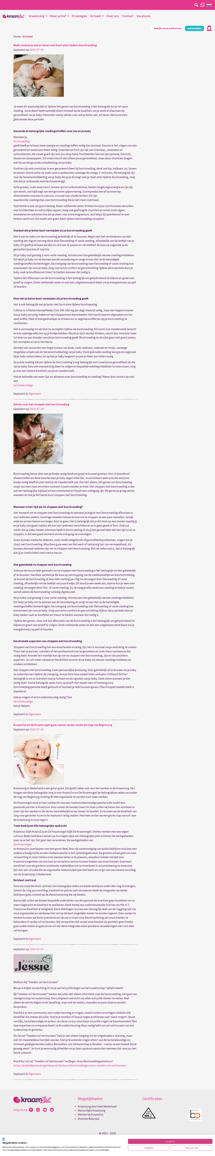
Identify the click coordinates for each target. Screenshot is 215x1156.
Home (17, 36)
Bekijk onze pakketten (168, 28)
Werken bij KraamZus (90, 1114)
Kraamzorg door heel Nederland (97, 1106)
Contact (127, 16)
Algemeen (35, 393)
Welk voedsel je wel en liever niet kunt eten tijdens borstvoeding (55, 45)
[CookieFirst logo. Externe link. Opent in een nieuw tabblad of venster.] (4, 1139)
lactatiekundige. (23, 385)
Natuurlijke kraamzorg (91, 1110)
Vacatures (143, 16)
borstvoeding (21, 141)
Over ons (112, 16)
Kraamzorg (36, 16)
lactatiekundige (23, 701)
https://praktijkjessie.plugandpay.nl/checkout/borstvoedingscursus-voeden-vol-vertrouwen (69, 1065)
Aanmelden (194, 28)
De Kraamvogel (22, 844)
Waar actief (58, 16)
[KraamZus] (13, 16)
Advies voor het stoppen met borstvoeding (41, 404)
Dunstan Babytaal (88, 1119)
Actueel (95, 16)
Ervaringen (79, 16)
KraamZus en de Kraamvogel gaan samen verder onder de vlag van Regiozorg (62, 725)
